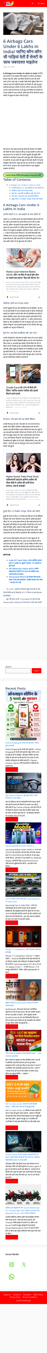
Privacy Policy (15, 1297)
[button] (33, 3)
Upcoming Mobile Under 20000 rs (19, 846)
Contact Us (17, 1295)
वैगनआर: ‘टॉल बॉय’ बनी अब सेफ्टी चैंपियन (25, 196)
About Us (7, 1295)
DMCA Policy (38, 1295)
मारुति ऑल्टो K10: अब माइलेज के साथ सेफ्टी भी (28, 188)
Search (8, 666)
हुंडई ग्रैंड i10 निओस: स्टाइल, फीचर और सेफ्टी (27, 199)
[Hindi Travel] (8, 3)
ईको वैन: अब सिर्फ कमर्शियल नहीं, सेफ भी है (26, 193)
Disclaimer (27, 1295)
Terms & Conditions (30, 1297)
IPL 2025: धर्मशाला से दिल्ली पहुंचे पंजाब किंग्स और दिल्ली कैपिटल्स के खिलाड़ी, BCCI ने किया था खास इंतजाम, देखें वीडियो (22, 592)
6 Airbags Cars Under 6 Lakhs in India (24, 185)
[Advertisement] (23, 123)
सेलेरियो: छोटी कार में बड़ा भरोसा (22, 190)
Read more (12, 769)
